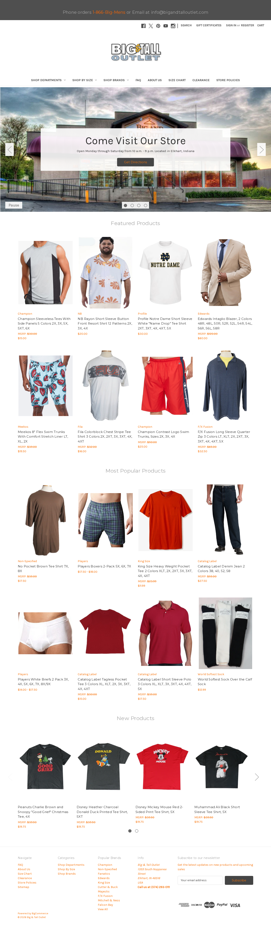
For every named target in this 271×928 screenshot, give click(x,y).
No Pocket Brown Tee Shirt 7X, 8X (43, 568)
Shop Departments (46, 80)
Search (186, 25)
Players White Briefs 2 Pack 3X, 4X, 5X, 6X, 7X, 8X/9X (43, 681)
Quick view (42, 269)
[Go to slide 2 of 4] (132, 205)
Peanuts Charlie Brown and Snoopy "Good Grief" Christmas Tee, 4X (43, 812)
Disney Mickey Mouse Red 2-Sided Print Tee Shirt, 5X (159, 809)
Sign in (231, 25)
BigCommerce (40, 913)
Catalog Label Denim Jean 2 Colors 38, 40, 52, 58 (221, 568)
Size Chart (177, 80)
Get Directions (135, 162)
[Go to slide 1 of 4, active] (125, 205)
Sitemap (23, 887)
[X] (151, 26)
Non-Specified (107, 869)
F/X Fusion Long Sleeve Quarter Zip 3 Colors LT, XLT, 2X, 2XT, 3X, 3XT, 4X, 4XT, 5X (224, 436)
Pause (14, 205)
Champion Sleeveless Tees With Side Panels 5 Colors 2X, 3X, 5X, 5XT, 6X (44, 323)
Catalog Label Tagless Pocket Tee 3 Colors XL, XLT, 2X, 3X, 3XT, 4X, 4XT (104, 684)
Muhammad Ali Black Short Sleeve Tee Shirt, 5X (217, 809)
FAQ (138, 80)
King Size (104, 882)
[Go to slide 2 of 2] (136, 831)
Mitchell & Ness (109, 900)
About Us (155, 80)
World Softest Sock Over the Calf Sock (225, 681)
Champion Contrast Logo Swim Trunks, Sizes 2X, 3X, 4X (163, 434)
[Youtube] (165, 26)
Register (247, 25)
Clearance (201, 80)
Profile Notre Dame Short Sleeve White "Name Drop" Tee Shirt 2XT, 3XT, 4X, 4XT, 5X (165, 323)
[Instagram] (173, 26)
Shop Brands (114, 80)
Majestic (104, 891)
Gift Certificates (208, 25)
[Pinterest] (158, 26)
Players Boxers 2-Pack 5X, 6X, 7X (104, 566)
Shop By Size (82, 80)
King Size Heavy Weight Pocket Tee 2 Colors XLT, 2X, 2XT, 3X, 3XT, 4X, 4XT (165, 571)
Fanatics (104, 873)
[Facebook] (143, 26)
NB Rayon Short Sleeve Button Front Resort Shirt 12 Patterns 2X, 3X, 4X (105, 323)
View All (103, 909)
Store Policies (228, 80)
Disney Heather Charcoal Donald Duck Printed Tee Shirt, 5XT (102, 812)
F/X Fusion (105, 896)
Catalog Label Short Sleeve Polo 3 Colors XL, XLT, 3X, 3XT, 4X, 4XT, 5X (165, 684)
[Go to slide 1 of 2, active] (129, 831)
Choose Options (45, 276)
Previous (9, 149)
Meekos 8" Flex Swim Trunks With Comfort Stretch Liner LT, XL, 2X (43, 436)
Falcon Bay (105, 905)
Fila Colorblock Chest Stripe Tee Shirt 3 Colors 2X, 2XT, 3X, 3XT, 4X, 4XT (105, 436)
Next (261, 149)
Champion (105, 865)
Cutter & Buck (108, 887)
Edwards (104, 878)
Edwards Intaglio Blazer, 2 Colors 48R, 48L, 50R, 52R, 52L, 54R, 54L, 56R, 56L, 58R (225, 323)
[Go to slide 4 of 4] (145, 205)
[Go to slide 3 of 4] (138, 205)
